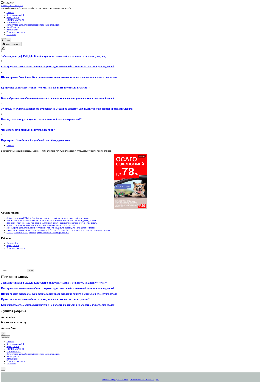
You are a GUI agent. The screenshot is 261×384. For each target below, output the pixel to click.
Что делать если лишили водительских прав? (28, 129)
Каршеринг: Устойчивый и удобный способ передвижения (35, 140)
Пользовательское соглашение (142, 380)
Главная (10, 12)
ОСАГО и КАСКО (15, 20)
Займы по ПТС (14, 22)
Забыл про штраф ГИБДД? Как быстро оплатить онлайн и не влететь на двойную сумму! (54, 56)
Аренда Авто (13, 17)
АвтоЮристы (13, 27)
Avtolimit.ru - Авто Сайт (12, 5)
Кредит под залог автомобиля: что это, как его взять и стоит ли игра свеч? (45, 87)
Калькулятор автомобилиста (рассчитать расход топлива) (33, 25)
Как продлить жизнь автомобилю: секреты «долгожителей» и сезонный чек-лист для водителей (57, 66)
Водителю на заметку (17, 32)
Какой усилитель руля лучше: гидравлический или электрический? (41, 119)
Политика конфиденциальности (115, 380)
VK (157, 380)
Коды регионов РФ (15, 15)
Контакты (11, 34)
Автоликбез (12, 30)
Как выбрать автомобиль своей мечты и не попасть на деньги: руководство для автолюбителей (57, 98)
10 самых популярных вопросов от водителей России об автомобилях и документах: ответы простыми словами (67, 108)
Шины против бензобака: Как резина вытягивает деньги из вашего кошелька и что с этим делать (59, 77)
